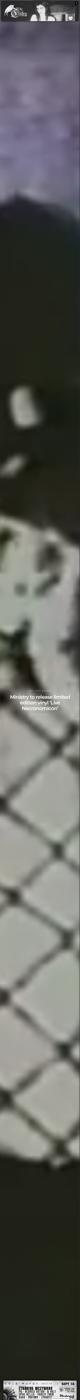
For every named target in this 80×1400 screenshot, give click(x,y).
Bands (31, 691)
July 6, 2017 (34, 714)
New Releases (46, 691)
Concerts (38, 691)
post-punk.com (44, 714)
